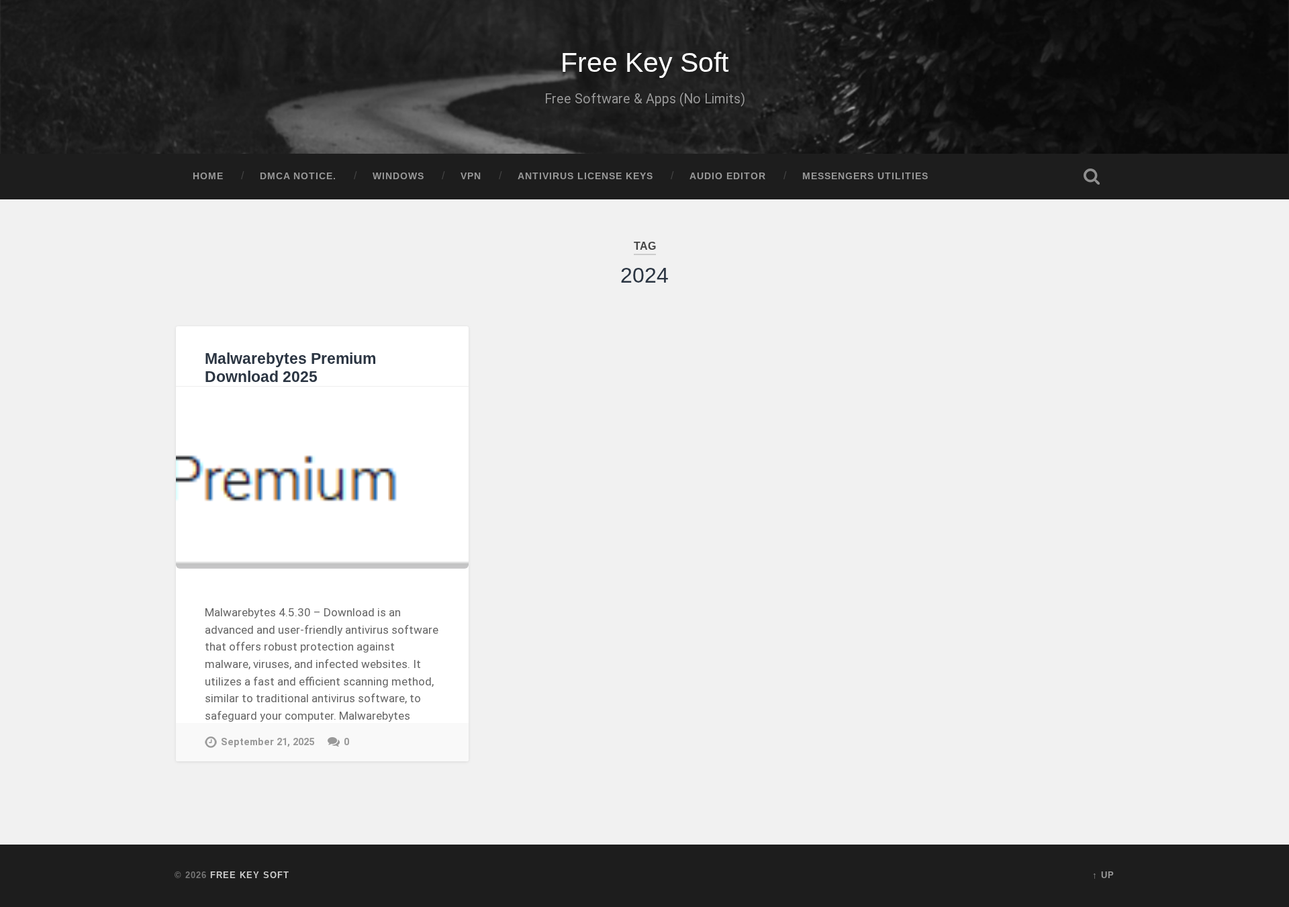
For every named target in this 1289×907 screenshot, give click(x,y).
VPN (471, 176)
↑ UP (1103, 875)
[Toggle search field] (1091, 176)
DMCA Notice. (298, 176)
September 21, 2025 (267, 742)
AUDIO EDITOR (727, 176)
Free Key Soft (644, 62)
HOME (208, 176)
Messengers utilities (865, 176)
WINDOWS (398, 176)
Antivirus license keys (585, 176)
